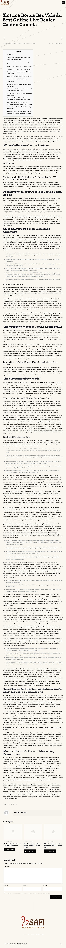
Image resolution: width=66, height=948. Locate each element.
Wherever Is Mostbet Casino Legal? (17, 79)
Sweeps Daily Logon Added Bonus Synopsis (19, 66)
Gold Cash (10, 55)
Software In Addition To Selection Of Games (19, 76)
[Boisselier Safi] (4, 2)
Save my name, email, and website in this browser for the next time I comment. (28, 893)
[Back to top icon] (60, 944)
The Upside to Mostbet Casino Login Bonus (19, 69)
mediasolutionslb (18, 43)
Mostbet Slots (10, 81)
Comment (7, 866)
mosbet (11, 312)
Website (45, 886)
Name (6, 886)
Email (25, 886)
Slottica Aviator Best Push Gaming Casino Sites (32, 845)
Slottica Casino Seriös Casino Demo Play (12, 844)
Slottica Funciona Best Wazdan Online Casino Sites (53, 845)
